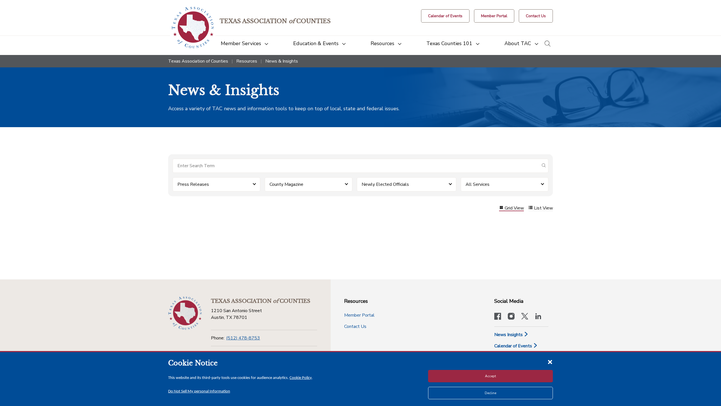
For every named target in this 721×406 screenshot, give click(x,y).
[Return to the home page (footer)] (185, 313)
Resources (246, 61)
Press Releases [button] (193, 184)
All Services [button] (477, 184)
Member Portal (359, 315)
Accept (490, 376)
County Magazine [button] (286, 184)
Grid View (514, 208)
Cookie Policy (300, 378)
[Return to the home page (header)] (192, 27)
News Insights (509, 335)
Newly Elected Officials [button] (385, 184)
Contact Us (355, 326)
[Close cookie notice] (550, 362)
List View (543, 208)
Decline (490, 393)
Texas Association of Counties (198, 61)
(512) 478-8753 (243, 338)
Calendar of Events (513, 346)
